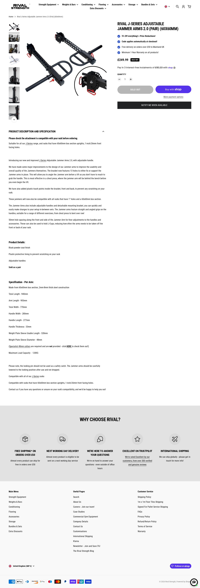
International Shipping (83, 536)
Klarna (76, 541)
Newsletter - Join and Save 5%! (86, 546)
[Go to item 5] (14, 75)
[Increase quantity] (131, 79)
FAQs (140, 511)
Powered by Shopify (183, 582)
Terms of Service (145, 526)
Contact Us (78, 526)
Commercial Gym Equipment (85, 516)
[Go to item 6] (14, 95)
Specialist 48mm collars (19, 346)
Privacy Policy (144, 516)
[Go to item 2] (14, 38)
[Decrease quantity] (119, 79)
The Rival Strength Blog (83, 551)
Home (11, 17)
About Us (77, 502)
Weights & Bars (15, 502)
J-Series (29, 143)
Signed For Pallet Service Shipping (153, 507)
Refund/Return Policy (147, 521)
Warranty (142, 531)
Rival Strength (170, 582)
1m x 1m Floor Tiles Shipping (150, 502)
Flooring (12, 511)
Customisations (80, 531)
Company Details (80, 521)
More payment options (173, 97)
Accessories (14, 516)
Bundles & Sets (15, 526)
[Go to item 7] (14, 112)
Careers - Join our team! (83, 507)
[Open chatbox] (194, 582)
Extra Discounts (15, 531)
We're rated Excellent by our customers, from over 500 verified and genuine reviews (137, 461)
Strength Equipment (17, 497)
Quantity (121, 74)
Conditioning (14, 507)
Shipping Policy (144, 497)
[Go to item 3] (14, 48)
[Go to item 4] (14, 60)
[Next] (14, 119)
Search (76, 497)
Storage (12, 521)
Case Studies (79, 511)
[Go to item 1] (14, 26)
